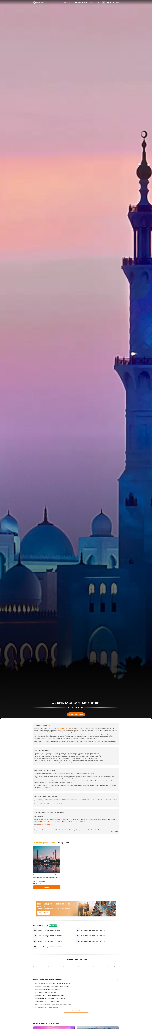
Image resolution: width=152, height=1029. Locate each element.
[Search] (103, 2)
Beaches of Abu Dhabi (46, 824)
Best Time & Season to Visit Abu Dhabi (51, 804)
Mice (99, 2)
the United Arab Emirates (64, 728)
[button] (35, 859)
